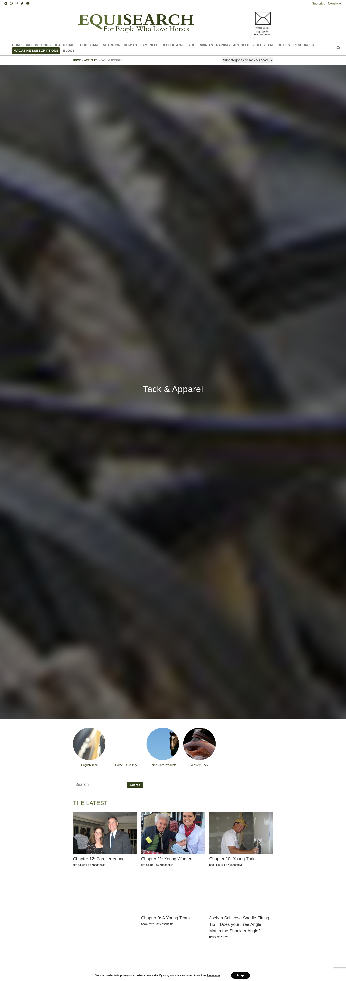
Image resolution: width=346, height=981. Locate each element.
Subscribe (318, 3)
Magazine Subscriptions (36, 50)
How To (130, 45)
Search (135, 785)
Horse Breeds (25, 45)
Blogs (69, 50)
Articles (241, 45)
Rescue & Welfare (178, 45)
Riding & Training (214, 45)
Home (77, 60)
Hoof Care (89, 45)
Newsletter (335, 3)
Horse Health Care (59, 45)
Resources (303, 45)
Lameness (149, 45)
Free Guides (279, 45)
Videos (258, 45)
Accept (241, 975)
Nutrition (112, 45)
